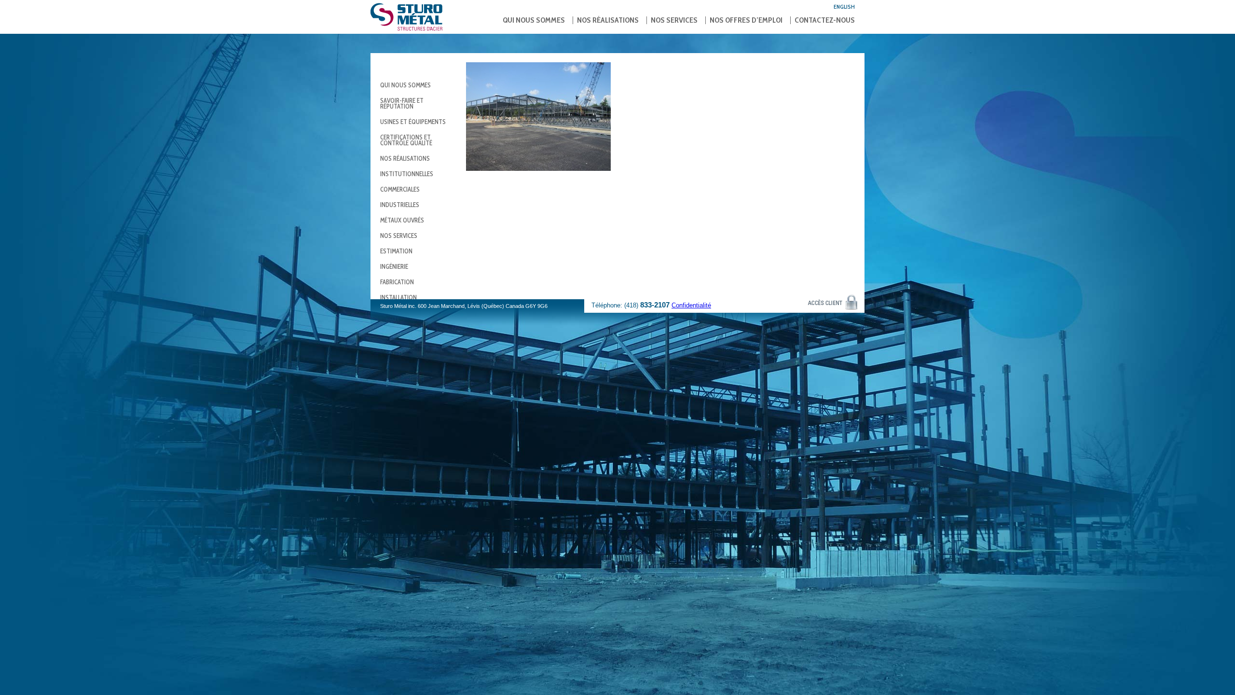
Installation (398, 297)
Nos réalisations (608, 20)
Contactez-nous (825, 20)
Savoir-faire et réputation (402, 103)
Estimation (396, 251)
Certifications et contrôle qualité (406, 140)
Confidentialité (691, 305)
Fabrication (397, 282)
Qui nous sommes (534, 20)
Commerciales (400, 189)
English (844, 6)
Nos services (674, 20)
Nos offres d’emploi (746, 20)
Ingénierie (394, 266)
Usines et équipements (413, 121)
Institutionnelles (406, 174)
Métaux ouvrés (402, 220)
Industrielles (399, 204)
